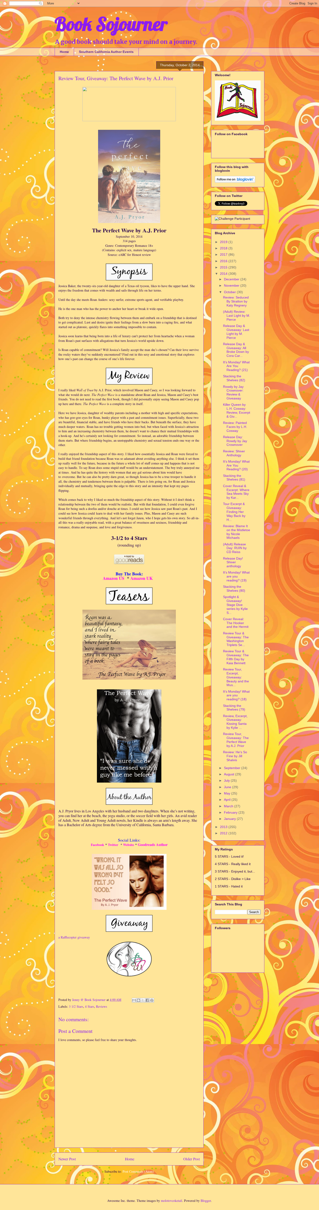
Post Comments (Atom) (138, 1171)
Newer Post (67, 1159)
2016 (224, 261)
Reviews (101, 1006)
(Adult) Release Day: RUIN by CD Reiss (235, 548)
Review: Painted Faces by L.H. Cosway (235, 427)
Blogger (206, 1200)
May (227, 793)
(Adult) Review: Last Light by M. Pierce (236, 315)
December (232, 279)
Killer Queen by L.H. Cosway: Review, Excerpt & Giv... (236, 410)
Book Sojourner (111, 23)
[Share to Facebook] (147, 1000)
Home (64, 52)
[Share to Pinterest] (151, 1000)
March (229, 806)
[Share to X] (143, 1000)
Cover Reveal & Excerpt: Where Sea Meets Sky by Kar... (236, 491)
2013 (224, 827)
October (230, 292)
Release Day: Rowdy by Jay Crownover (235, 441)
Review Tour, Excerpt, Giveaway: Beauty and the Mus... (236, 677)
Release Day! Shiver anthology (233, 562)
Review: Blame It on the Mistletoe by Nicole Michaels (236, 532)
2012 (224, 833)
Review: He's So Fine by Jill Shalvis (235, 756)
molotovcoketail (171, 1200)
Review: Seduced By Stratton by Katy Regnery (236, 301)
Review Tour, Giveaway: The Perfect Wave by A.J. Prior (236, 739)
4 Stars (89, 1006)
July (227, 780)
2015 (224, 267)
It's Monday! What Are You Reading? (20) (236, 465)
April (227, 799)
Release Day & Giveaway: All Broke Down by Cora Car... (236, 350)
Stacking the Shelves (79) (234, 708)
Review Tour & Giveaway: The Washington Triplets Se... (236, 639)
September (232, 768)
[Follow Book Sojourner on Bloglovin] (235, 181)
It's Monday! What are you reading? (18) (236, 695)
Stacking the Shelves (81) (234, 477)
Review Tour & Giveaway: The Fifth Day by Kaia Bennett (236, 657)
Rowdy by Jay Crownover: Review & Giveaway (233, 392)
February (231, 812)
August (229, 774)
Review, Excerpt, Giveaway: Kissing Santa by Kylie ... (235, 721)
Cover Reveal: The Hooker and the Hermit (235, 623)
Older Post (191, 1159)
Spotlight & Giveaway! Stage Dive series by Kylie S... (235, 604)
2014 (224, 273)
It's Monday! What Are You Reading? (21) (236, 366)
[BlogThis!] (138, 1000)
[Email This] (134, 1000)
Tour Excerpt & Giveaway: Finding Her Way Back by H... (234, 511)
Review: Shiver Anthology (234, 453)
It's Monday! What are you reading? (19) (236, 576)
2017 (224, 254)
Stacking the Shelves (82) (234, 378)
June (228, 787)
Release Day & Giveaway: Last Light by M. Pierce (236, 331)
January (230, 819)
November (232, 285)
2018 (224, 248)
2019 (224, 242)
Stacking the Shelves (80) (234, 588)
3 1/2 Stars (76, 1006)
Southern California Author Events (106, 52)
